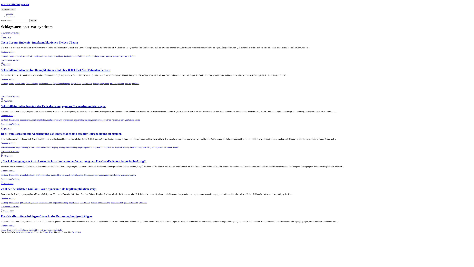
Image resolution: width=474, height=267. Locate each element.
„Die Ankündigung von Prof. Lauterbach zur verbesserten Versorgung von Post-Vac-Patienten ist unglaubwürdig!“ (73, 161)
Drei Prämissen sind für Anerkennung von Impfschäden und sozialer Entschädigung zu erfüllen (61, 133)
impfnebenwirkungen (61, 84)
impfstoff (118, 147)
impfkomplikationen (20, 230)
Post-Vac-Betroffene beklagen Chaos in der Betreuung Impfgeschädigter (46, 216)
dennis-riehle (20, 56)
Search (4, 20)
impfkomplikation (40, 56)
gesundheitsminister (27, 175)
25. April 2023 (6, 101)
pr (2, 35)
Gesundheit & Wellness (10, 33)
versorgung (131, 175)
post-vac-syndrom (120, 56)
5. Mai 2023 (5, 65)
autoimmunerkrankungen (10, 147)
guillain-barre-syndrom (29, 202)
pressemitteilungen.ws (15, 4)
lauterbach (73, 175)
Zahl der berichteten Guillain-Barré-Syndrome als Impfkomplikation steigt (48, 188)
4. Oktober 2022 (7, 211)
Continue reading (7, 52)
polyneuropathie (117, 202)
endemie (29, 56)
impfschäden (80, 56)
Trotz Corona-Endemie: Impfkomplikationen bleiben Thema (39, 42)
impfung (89, 56)
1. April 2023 (6, 128)
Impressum (10, 16)
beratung (4, 56)
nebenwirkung (99, 56)
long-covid (104, 84)
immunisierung (32, 84)
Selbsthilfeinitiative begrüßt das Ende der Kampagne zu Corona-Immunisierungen (53, 106)
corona (11, 56)
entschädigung (52, 147)
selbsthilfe (132, 56)
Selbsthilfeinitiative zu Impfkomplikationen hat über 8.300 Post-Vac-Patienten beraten (55, 70)
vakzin (137, 120)
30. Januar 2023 (7, 184)
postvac (128, 84)
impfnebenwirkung (55, 56)
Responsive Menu (8, 10)
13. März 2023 (6, 156)
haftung (62, 147)
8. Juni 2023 (6, 37)
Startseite (9, 14)
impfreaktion (69, 56)
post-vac (109, 56)
